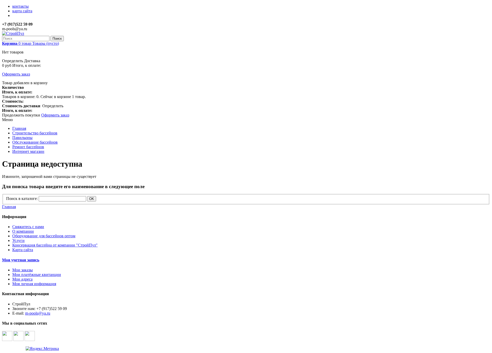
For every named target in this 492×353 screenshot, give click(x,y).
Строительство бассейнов (34, 133)
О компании (23, 231)
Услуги (18, 240)
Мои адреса (22, 279)
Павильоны (22, 137)
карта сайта (22, 11)
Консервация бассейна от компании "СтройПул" (55, 245)
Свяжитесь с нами (28, 226)
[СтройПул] (13, 33)
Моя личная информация (34, 284)
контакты (20, 6)
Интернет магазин (28, 151)
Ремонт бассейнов (28, 147)
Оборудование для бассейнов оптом (43, 236)
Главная (19, 128)
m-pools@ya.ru (37, 313)
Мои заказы (22, 270)
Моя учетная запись (20, 260)
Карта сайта (22, 250)
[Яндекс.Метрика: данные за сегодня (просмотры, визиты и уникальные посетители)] (42, 348)
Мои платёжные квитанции (36, 274)
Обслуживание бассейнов (35, 142)
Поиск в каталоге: (22, 198)
